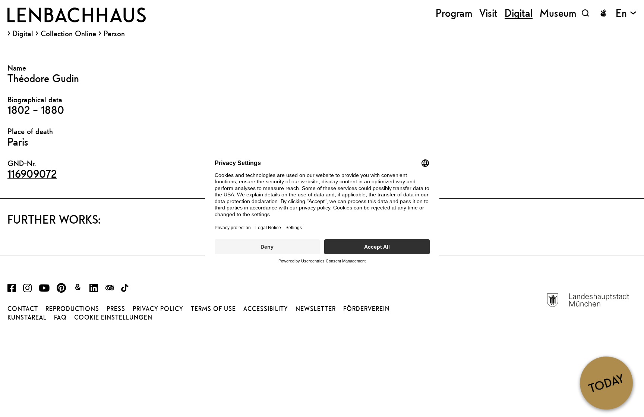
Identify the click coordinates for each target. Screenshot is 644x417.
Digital (23, 33)
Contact (22, 308)
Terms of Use (213, 308)
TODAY (606, 382)
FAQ (60, 317)
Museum (558, 12)
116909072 (32, 173)
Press (116, 308)
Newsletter (316, 308)
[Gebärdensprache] (603, 13)
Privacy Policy (158, 308)
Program (454, 12)
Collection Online (68, 33)
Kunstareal (27, 317)
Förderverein (366, 308)
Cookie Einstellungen (113, 317)
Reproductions (72, 308)
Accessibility (265, 308)
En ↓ (626, 12)
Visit (488, 12)
